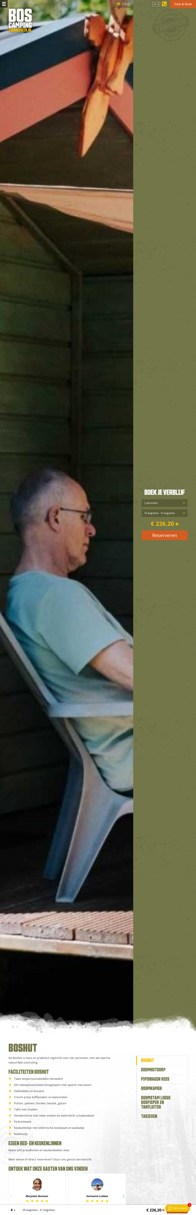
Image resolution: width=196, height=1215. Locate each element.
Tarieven (149, 1116)
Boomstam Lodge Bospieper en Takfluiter (156, 1102)
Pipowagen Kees (155, 1079)
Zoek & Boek (183, 4)
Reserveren (164, 535)
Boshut (147, 1060)
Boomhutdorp (153, 1069)
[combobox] (156, 4)
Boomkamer (151, 1088)
